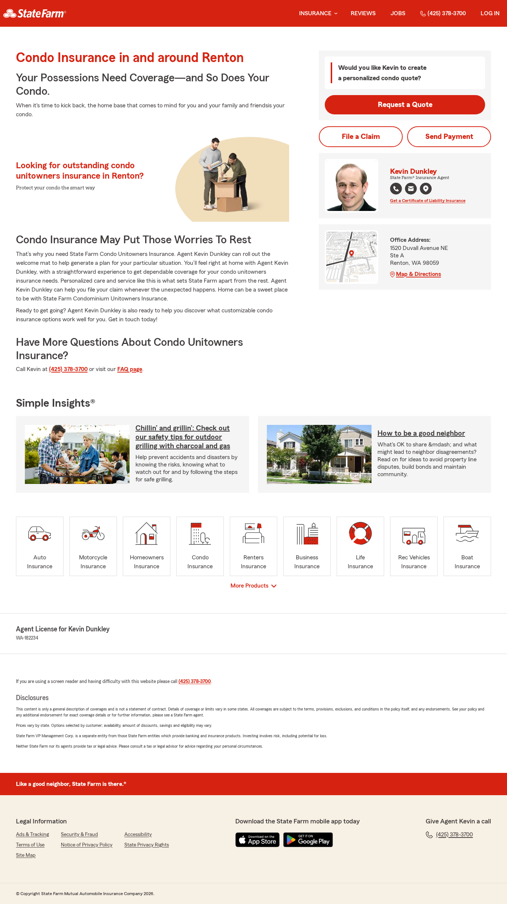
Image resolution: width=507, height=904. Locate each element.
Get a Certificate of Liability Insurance (427, 200)
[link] (34, 13)
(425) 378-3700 (447, 13)
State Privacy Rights (146, 845)
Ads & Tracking (32, 834)
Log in (490, 13)
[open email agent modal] (411, 189)
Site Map (26, 855)
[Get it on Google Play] (308, 839)
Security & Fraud (79, 834)
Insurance (315, 13)
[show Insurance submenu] (334, 13)
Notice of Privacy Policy (86, 845)
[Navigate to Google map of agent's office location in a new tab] (426, 189)
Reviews (363, 13)
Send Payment (449, 136)
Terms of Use (30, 845)
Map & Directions (418, 274)
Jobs (397, 13)
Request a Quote (405, 104)
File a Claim (361, 136)
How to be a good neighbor (421, 433)
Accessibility (138, 834)
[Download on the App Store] (257, 839)
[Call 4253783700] (396, 189)
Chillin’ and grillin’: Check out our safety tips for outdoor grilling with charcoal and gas (182, 437)
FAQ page (129, 369)
